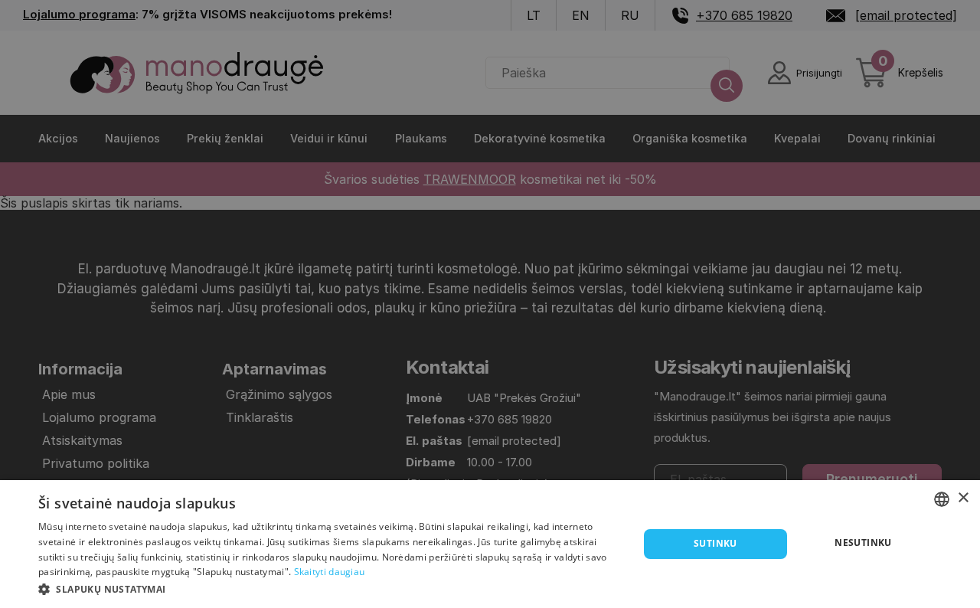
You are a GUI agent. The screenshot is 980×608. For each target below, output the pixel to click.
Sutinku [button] (715, 543)
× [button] (963, 498)
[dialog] (490, 544)
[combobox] (941, 499)
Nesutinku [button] (863, 542)
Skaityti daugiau (329, 571)
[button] (329, 588)
